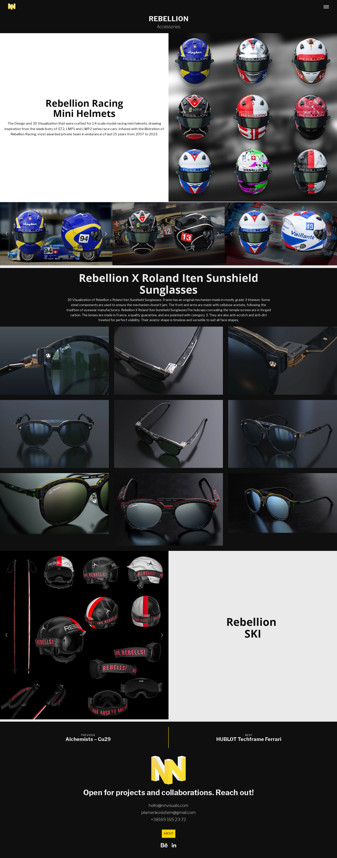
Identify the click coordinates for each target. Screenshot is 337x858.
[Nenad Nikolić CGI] (11, 7)
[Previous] (6, 234)
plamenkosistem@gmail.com (168, 812)
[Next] (106, 234)
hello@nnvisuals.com (168, 805)
